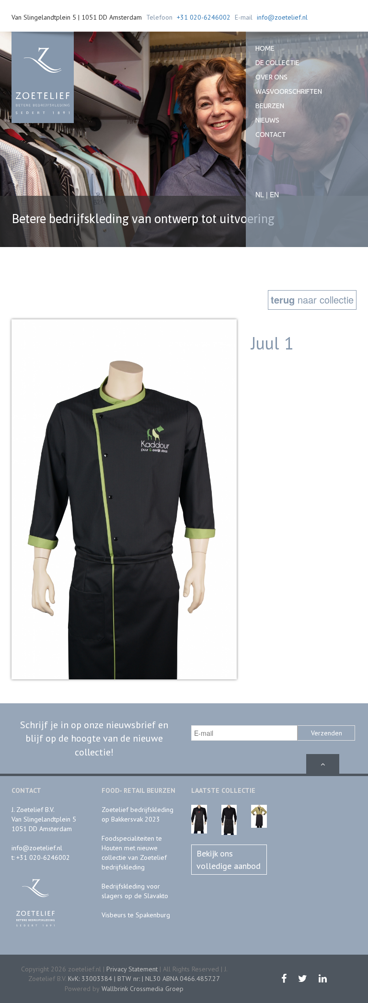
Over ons (271, 77)
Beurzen (269, 106)
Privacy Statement (132, 969)
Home (265, 48)
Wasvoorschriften (288, 91)
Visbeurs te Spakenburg (136, 915)
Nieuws (267, 120)
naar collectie (312, 299)
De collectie (277, 63)
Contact (270, 134)
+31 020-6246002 (203, 17)
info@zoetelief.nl (282, 17)
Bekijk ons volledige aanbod (228, 859)
